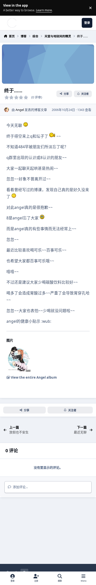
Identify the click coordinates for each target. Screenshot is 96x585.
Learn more (8, 7)
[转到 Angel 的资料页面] (6, 109)
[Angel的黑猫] (18, 359)
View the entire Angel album (33, 377)
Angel (20, 109)
